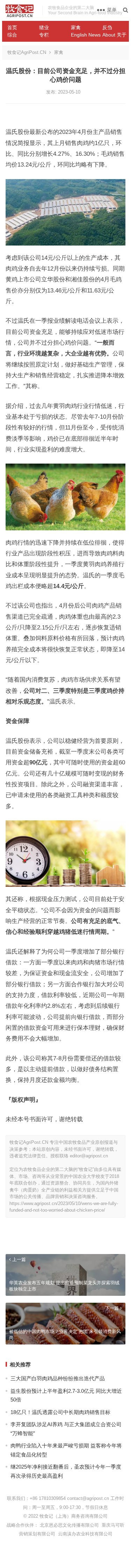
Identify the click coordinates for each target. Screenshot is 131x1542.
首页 (12, 27)
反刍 (107, 27)
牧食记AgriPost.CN (26, 52)
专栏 (44, 35)
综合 (12, 35)
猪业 (44, 27)
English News (84, 35)
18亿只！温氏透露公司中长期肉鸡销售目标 (60, 1412)
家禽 (76, 27)
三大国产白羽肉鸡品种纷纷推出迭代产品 (57, 1378)
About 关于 (114, 35)
